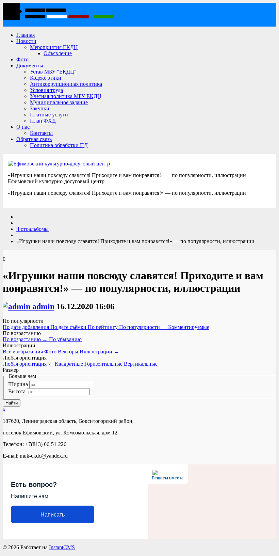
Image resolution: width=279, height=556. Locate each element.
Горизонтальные (104, 364)
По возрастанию (25, 339)
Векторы (69, 351)
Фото (51, 351)
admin (43, 306)
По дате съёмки (69, 327)
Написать (52, 515)
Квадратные (69, 364)
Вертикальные (141, 364)
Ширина (18, 384)
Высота (17, 391)
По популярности (143, 327)
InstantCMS (62, 547)
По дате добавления (26, 327)
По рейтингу (103, 327)
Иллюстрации (99, 351)
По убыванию (65, 339)
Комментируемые (188, 327)
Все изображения (23, 351)
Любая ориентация (28, 364)
